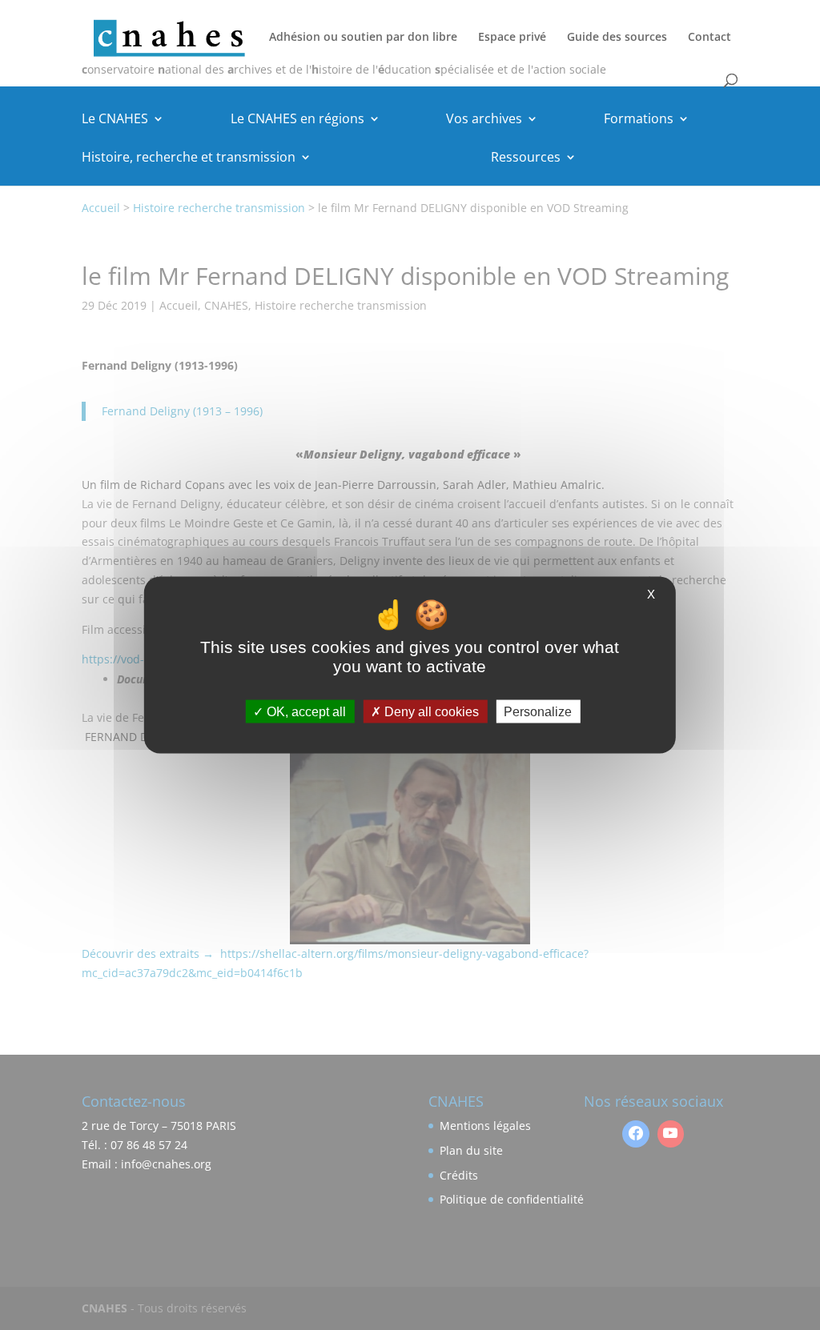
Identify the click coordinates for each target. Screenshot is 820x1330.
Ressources (526, 158)
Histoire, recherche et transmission (188, 158)
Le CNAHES (115, 120)
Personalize (538, 711)
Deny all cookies (430, 711)
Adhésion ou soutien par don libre (363, 37)
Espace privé (512, 37)
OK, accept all (304, 711)
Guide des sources (617, 37)
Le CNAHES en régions (297, 120)
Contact (709, 37)
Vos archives (484, 120)
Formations (638, 120)
